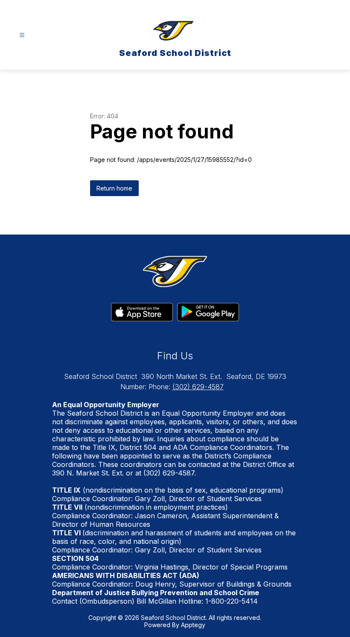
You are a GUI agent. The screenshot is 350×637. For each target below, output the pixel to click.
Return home (114, 188)
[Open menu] (22, 35)
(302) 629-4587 (198, 386)
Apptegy (193, 624)
